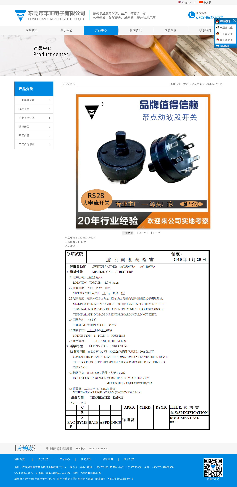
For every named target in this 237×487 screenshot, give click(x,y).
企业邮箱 (100, 478)
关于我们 (66, 30)
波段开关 (24, 109)
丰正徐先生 (226, 34)
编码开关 (24, 126)
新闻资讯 (136, 30)
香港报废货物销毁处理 (59, 448)
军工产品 (24, 135)
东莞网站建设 (86, 478)
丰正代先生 (226, 40)
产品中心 (101, 30)
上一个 (142, 233)
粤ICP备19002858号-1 (120, 478)
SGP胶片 (81, 448)
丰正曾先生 (226, 27)
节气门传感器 (27, 144)
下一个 (156, 233)
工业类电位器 (27, 100)
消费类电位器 (27, 118)
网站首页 (32, 30)
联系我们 (205, 30)
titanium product (99, 448)
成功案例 (170, 30)
